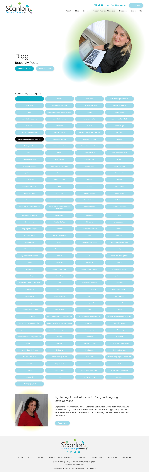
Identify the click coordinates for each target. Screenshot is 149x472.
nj (89, 256)
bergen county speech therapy (89, 132)
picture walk (119, 276)
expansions (89, 166)
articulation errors (59, 119)
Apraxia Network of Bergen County (59, 112)
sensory (119, 310)
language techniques (29, 229)
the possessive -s (29, 357)
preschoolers (29, 296)
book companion (89, 139)
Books (85, 11)
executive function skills (59, 166)
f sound (89, 173)
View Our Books (24, 68)
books (119, 139)
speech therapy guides (119, 330)
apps (29, 112)
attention (59, 126)
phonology (29, 276)
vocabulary (59, 370)
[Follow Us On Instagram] (96, 5)
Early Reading (89, 159)
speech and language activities (119, 316)
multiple (119, 249)
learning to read (29, 235)
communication (89, 153)
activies (59, 99)
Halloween (29, 200)
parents (119, 262)
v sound (29, 370)
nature (59, 256)
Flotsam (89, 180)
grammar (59, 193)
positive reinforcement (89, 283)
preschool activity (89, 289)
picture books (89, 276)
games (89, 186)
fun (59, 186)
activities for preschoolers (119, 99)
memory (89, 249)
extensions (59, 173)
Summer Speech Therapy (29, 350)
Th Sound (59, 350)
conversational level (119, 153)
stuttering (29, 343)
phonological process (119, 269)
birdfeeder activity (59, 139)
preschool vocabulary (119, 289)
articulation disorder (29, 119)
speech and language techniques (59, 323)
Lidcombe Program (59, 235)
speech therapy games (89, 330)
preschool (59, 289)
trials (119, 364)
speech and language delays (29, 323)
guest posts (119, 193)
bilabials (119, 132)
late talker (59, 229)
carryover (119, 146)
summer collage (89, 343)
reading (29, 303)
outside (29, 262)
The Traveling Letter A (59, 357)
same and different (119, 303)
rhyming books (89, 303)
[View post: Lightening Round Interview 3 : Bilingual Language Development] (33, 410)
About (68, 11)
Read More (62, 423)
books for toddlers (59, 146)
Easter (119, 159)
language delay (119, 222)
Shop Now (136, 5)
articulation (119, 112)
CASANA (29, 153)
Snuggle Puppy (29, 316)
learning (119, 229)
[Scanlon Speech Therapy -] (19, 8)
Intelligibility (59, 215)
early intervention (30, 159)
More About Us (45, 68)
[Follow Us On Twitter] (99, 5)
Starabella (89, 337)
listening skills (29, 242)
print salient (119, 296)
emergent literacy (29, 166)
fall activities (29, 180)
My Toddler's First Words (29, 256)
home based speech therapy (29, 207)
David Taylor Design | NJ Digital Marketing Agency (74, 468)
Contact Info (136, 11)
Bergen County (59, 132)
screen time (59, 310)
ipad (119, 215)
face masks (119, 173)
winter (59, 377)
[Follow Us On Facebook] (94, 5)
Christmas (59, 153)
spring (59, 337)
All (29, 99)
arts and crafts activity (119, 119)
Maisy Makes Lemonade (119, 242)
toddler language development (119, 357)
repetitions (59, 303)
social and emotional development (59, 316)
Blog (77, 11)
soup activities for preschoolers (89, 316)
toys (89, 364)
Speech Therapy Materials (104, 11)
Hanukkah (59, 200)
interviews (89, 215)
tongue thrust (59, 364)
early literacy (59, 159)
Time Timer (89, 357)
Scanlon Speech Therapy (30, 310)
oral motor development (119, 256)
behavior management (29, 132)
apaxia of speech (119, 105)
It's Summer (29, 222)
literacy (59, 242)
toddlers (29, 364)
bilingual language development (29, 139)
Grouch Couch (89, 193)
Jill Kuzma (89, 222)
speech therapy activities (29, 330)
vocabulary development (89, 370)
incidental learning (119, 207)
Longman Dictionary (89, 242)
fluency (119, 180)
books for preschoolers (30, 146)
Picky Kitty (59, 276)
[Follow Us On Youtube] (101, 5)
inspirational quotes (29, 215)
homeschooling (89, 207)
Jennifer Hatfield (59, 222)
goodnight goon (30, 193)
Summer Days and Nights (119, 343)
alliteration (29, 105)
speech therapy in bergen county (29, 337)
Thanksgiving (89, 350)
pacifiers (59, 262)
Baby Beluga (119, 126)
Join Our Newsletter (116, 5)
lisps (89, 235)
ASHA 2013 (29, 126)
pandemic (89, 262)
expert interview (119, 166)
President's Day (59, 296)
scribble (89, 310)
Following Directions (29, 186)
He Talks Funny (89, 200)
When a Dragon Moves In (119, 370)
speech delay (89, 323)
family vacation (59, 180)
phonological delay (59, 269)
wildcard (29, 377)
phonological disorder (89, 269)
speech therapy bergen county (59, 330)
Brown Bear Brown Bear (89, 146)
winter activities (89, 377)
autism (89, 126)
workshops (119, 377)
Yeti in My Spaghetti (29, 384)
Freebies (123, 11)
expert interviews (29, 173)
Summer (59, 343)
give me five (119, 186)
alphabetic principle (59, 105)
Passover (29, 269)
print (89, 296)
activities (89, 99)
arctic (89, 112)
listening (119, 235)
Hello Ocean (119, 200)
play (59, 283)
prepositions (29, 289)
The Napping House (119, 350)
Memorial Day (59, 249)
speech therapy (119, 323)
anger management (89, 105)
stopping (119, 337)
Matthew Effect (29, 249)
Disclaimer (127, 457)
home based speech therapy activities (59, 207)
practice (119, 283)
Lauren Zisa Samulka (89, 229)
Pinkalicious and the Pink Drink (29, 283)
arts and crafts (89, 119)
